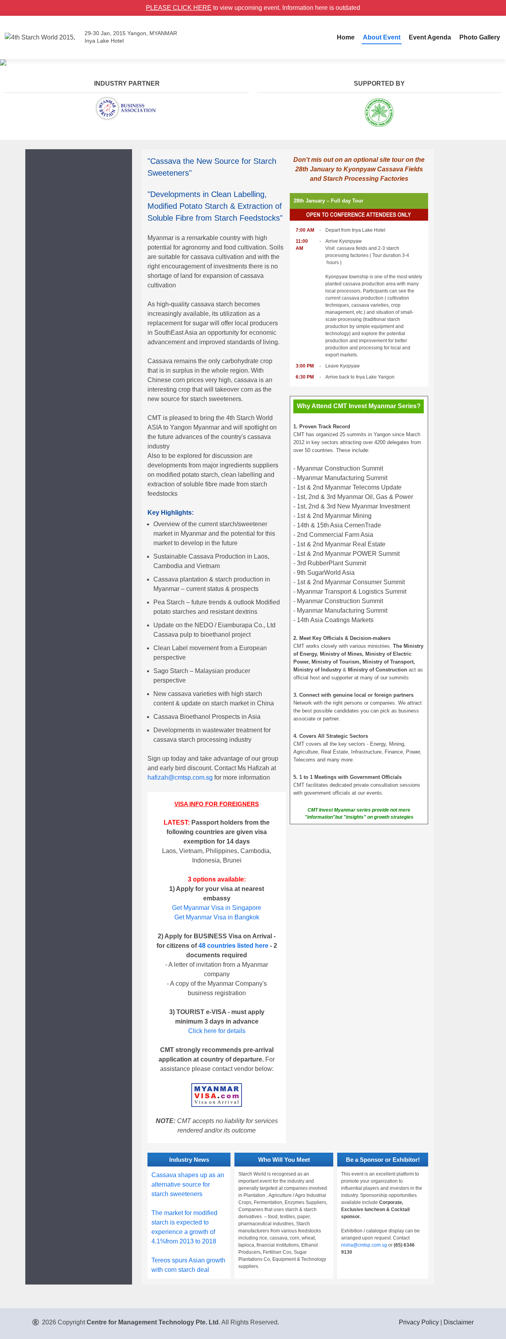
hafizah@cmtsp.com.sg (180, 777)
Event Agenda (430, 37)
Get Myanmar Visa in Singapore (216, 907)
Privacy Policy (419, 1322)
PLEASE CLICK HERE (178, 7)
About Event (381, 37)
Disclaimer (459, 1322)
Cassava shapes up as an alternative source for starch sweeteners (187, 1184)
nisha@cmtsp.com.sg (364, 1245)
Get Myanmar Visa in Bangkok (216, 917)
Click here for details (216, 1031)
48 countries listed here (233, 945)
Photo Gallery (479, 37)
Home (346, 37)
